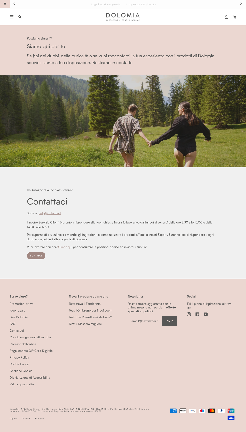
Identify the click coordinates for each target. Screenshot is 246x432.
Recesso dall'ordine (23, 344)
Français (39, 418)
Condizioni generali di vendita (30, 337)
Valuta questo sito (22, 384)
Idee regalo (17, 310)
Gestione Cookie (21, 371)
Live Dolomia (18, 317)
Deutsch (26, 418)
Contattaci (17, 330)
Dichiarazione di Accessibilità (30, 377)
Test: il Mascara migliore (85, 324)
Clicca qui (65, 246)
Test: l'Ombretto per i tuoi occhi (90, 310)
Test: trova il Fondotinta (85, 303)
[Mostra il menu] (11, 17)
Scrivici (36, 255)
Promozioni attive (21, 303)
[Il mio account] (226, 17)
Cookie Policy (19, 364)
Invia (170, 320)
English (13, 418)
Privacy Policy (19, 357)
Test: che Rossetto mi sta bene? (90, 317)
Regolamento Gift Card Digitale (31, 350)
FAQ (12, 324)
